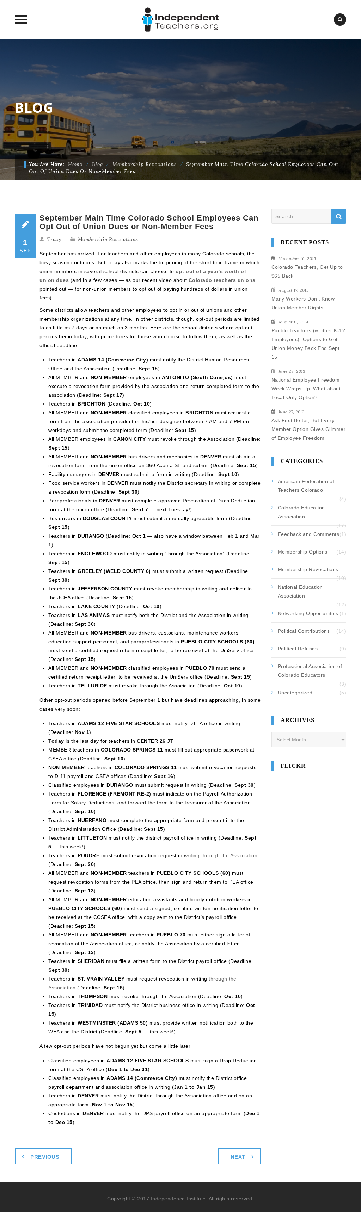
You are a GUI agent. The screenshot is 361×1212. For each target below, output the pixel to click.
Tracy (54, 239)
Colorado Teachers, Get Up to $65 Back (307, 271)
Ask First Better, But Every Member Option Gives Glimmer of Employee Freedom (308, 429)
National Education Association (300, 591)
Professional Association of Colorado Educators (310, 670)
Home (75, 164)
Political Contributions (304, 631)
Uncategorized (295, 692)
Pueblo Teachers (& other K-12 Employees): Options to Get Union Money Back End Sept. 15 (308, 344)
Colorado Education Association (301, 512)
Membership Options (303, 552)
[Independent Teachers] (180, 19)
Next (238, 1157)
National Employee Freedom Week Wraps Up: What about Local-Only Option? (306, 388)
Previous (44, 1157)
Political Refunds (298, 648)
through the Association (229, 855)
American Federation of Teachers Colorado (306, 485)
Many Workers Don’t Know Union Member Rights (303, 303)
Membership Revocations (108, 239)
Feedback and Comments (308, 534)
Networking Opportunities (308, 613)
